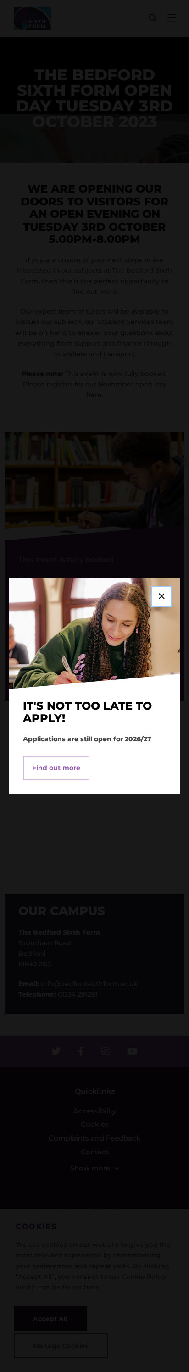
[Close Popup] (161, 596)
